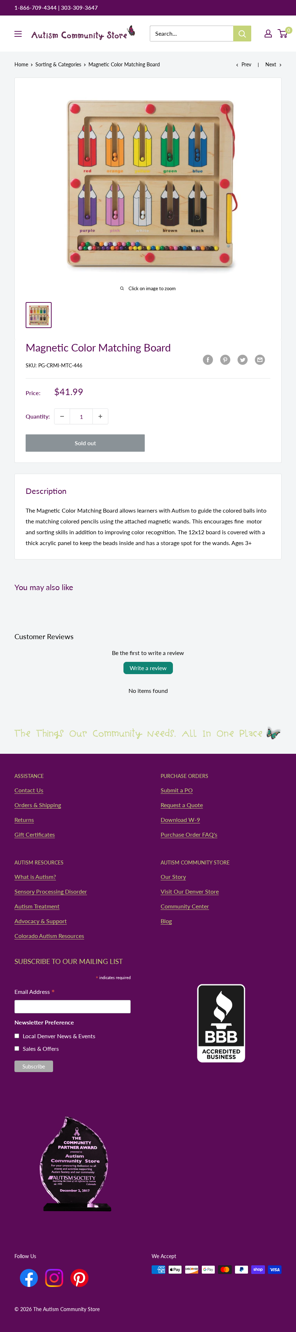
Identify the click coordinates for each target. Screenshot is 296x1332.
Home (21, 64)
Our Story (173, 876)
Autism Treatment (37, 906)
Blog (166, 920)
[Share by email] (260, 359)
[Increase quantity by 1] (100, 416)
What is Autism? (35, 876)
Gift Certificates (34, 834)
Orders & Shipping (37, 804)
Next (270, 64)
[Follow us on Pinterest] (79, 1278)
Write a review (148, 667)
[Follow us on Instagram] (54, 1278)
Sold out (85, 442)
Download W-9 (180, 819)
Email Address (34, 992)
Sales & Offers (41, 1048)
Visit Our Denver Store (190, 891)
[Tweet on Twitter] (243, 359)
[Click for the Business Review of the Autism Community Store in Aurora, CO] (221, 1009)
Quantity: (38, 416)
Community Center (185, 906)
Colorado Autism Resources (49, 935)
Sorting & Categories (58, 64)
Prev (246, 64)
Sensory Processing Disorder (50, 891)
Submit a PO (177, 790)
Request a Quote (182, 804)
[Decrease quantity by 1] (62, 416)
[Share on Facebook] (208, 359)
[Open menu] (18, 34)
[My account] (268, 33)
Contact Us (28, 790)
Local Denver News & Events (59, 1035)
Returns (24, 819)
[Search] (242, 33)
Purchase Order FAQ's (189, 834)
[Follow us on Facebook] (29, 1278)
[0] (282, 33)
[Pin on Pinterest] (225, 359)
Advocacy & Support (40, 920)
